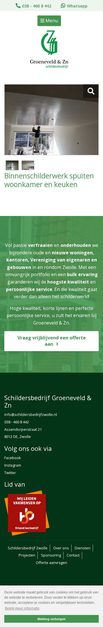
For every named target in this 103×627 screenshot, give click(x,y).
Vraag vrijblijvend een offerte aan (51, 341)
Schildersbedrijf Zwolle (27, 548)
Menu (51, 20)
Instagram (12, 465)
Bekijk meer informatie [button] (22, 608)
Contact (73, 555)
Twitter (10, 472)
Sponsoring (51, 555)
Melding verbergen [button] (51, 619)
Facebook (12, 457)
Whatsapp (77, 6)
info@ (9, 414)
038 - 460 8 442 (36, 6)
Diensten (82, 548)
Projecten (27, 555)
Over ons (61, 548)
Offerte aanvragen (51, 562)
